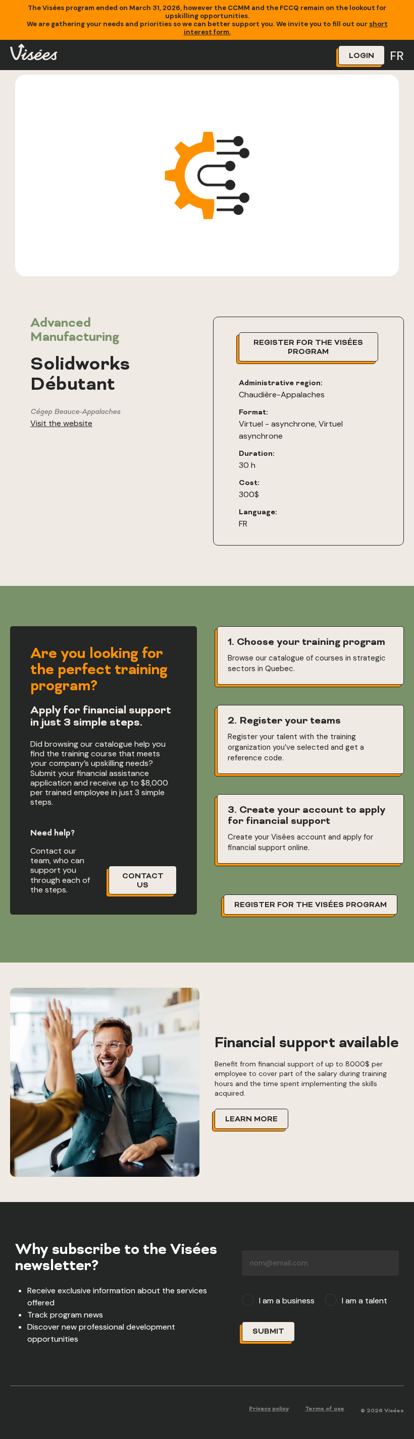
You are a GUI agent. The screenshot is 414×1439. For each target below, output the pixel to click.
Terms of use (324, 1409)
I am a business (287, 1301)
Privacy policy (269, 1409)
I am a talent (364, 1301)
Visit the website (61, 423)
